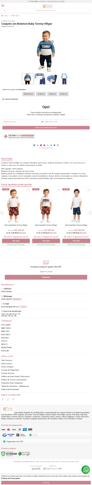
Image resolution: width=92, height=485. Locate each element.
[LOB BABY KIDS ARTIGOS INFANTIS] (47, 5)
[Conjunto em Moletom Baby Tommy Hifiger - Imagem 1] (27, 79)
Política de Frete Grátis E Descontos (15, 376)
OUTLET (4, 341)
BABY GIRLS (6, 328)
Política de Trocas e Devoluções (13, 380)
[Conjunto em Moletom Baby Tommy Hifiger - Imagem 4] (64, 79)
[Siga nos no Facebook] (2, 399)
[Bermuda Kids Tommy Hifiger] (46, 217)
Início (6, 16)
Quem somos (6, 363)
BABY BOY (15, 16)
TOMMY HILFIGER (8, 21)
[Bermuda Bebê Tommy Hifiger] (16, 217)
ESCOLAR (5, 351)
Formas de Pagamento (10, 370)
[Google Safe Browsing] (24, 454)
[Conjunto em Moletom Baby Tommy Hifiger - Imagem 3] (52, 79)
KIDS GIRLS (5, 335)
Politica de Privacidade (10, 389)
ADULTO (4, 344)
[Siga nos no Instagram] (8, 399)
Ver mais (16, 241)
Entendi (46, 483)
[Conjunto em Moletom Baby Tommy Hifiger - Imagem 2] (40, 79)
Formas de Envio (7, 373)
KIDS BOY (5, 338)
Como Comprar (7, 367)
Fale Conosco (6, 360)
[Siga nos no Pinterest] (13, 399)
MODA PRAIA (6, 347)
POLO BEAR (5, 325)
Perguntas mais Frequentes (12, 383)
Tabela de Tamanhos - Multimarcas (15, 386)
